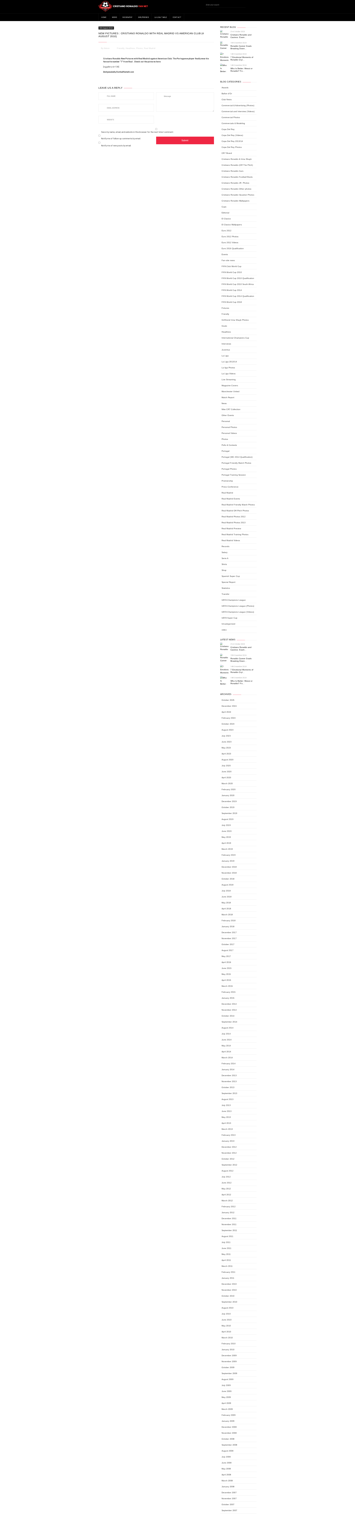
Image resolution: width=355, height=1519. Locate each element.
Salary (225, 552)
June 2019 (227, 831)
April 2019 (226, 843)
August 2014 (228, 1028)
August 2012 (228, 1171)
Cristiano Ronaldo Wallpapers (235, 201)
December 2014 (229, 1004)
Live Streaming (229, 379)
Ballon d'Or (227, 93)
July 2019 (226, 825)
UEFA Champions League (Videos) (238, 612)
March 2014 (227, 1057)
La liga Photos (228, 368)
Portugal (226, 451)
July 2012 (226, 1177)
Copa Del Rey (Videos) (232, 135)
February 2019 (229, 855)
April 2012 (226, 1195)
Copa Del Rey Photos (232, 147)
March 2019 (227, 849)
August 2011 (227, 1236)
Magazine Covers (230, 385)
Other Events (228, 415)
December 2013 (229, 1075)
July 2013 (226, 1105)
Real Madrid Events (231, 499)
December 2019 (229, 801)
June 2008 (227, 1463)
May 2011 (226, 1254)
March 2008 (227, 1481)
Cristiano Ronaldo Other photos (236, 189)
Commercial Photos (231, 117)
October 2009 (228, 1367)
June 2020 (227, 771)
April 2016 (226, 962)
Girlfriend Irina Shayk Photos (235, 320)
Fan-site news (228, 260)
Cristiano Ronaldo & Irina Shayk (237, 159)
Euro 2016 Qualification (233, 248)
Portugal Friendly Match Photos (236, 463)
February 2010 (229, 1343)
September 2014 (229, 1022)
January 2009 (228, 1421)
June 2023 (227, 742)
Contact (177, 17)
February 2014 (229, 1063)
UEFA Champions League (234, 600)
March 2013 (227, 1129)
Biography (127, 17)
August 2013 (228, 1099)
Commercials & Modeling (233, 123)
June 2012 (227, 1183)
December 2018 (229, 867)
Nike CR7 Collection (231, 409)
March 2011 (227, 1266)
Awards (225, 87)
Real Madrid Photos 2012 (234, 516)
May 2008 (226, 1469)
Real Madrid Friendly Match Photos (238, 505)
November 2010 (229, 1290)
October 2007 (228, 1504)
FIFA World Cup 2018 (232, 302)
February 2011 (228, 1272)
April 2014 (226, 1051)
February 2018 (229, 920)
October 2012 (228, 1159)
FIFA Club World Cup (231, 266)
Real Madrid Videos (231, 540)
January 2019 (228, 861)
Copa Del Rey (228, 129)
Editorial (225, 213)
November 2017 (229, 938)
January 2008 (228, 1486)
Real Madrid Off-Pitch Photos (235, 511)
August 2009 (228, 1379)
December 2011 (229, 1218)
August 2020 (228, 760)
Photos (139, 48)
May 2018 (226, 903)
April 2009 (226, 1403)
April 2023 (226, 754)
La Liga (225, 356)
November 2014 (229, 1010)
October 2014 (228, 1016)
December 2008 (229, 1427)
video (224, 630)
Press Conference (230, 487)
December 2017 (229, 932)
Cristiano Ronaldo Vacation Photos (238, 195)
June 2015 (227, 968)
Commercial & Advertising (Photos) (238, 105)
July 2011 (226, 1242)
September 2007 (229, 1510)
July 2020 (226, 765)
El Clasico (226, 219)
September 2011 (229, 1230)
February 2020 (229, 789)
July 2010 (226, 1314)
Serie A (225, 558)
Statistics (226, 588)
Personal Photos (229, 427)
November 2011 (229, 1224)
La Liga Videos (229, 373)
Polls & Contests (229, 445)
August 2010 (228, 1308)
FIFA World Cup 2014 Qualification (238, 296)
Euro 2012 (226, 230)
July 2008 (226, 1457)
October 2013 (228, 1087)
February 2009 (229, 1415)
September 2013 (229, 1093)
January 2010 (228, 1349)
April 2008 (226, 1475)
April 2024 (226, 712)
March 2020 (227, 783)
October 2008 (228, 1439)
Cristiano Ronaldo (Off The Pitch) (237, 165)
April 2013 (226, 1123)
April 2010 (226, 1332)
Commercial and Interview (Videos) (238, 111)
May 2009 (226, 1397)
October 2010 (228, 1296)
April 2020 (226, 777)
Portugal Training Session (234, 475)
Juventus (226, 350)
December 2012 (229, 1147)
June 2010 (227, 1320)
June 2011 (226, 1248)
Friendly (120, 48)
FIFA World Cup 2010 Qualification (238, 278)
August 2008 (228, 1451)
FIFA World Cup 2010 (232, 272)
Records (226, 546)
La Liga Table (160, 17)
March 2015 (227, 986)
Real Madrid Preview (231, 528)
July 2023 (226, 736)
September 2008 (229, 1445)
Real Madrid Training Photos (235, 534)
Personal (226, 421)
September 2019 (229, 813)
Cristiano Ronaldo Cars (233, 171)
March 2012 (227, 1200)
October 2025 (228, 700)
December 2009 (229, 1355)
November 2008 (229, 1433)
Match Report (228, 397)
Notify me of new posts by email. (116, 146)
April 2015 (226, 980)
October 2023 (228, 724)
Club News (227, 99)
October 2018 (228, 879)
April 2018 (226, 908)
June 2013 (227, 1111)
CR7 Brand (227, 153)
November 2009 (229, 1361)
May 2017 (226, 956)
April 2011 (226, 1260)
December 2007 (229, 1492)
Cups (224, 207)
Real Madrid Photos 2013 (234, 522)
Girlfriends (143, 17)
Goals (224, 326)
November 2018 (229, 873)
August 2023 (228, 730)
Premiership (227, 481)
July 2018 (226, 891)
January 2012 (228, 1212)
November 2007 (229, 1498)
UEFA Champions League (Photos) (238, 606)
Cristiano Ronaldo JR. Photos (235, 183)
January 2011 (228, 1278)
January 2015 (228, 998)
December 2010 (229, 1284)
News (114, 17)
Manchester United (230, 391)
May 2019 (226, 837)
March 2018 (227, 914)
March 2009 (227, 1409)
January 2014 (228, 1069)
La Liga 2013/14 (229, 362)
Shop (224, 570)
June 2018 (227, 897)
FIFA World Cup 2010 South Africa (238, 284)
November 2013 (229, 1081)
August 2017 (228, 950)
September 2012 (229, 1165)
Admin (107, 48)
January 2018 (228, 926)
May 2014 (226, 1046)
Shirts (224, 564)
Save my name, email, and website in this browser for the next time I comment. (137, 132)
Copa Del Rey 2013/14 (232, 141)
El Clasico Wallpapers (232, 225)
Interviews (226, 344)
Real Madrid (149, 48)
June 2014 (227, 1040)
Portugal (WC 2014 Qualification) (237, 457)
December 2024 (229, 706)
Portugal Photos (229, 469)
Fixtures (225, 308)
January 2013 (228, 1141)
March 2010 (227, 1338)
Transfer (226, 594)
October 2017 (228, 944)
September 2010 (229, 1302)
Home (103, 17)
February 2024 (229, 718)
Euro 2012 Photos (230, 236)
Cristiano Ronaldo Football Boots (237, 177)
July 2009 (226, 1385)
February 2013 (229, 1135)
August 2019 (228, 819)
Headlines (130, 48)
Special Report (228, 582)
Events (225, 254)
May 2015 (226, 974)
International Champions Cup (235, 338)
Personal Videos (229, 433)
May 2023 (226, 748)
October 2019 (228, 807)
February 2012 (229, 1206)
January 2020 (228, 795)
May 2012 (226, 1189)
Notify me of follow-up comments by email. (121, 138)
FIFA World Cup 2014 (232, 290)
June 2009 (227, 1391)
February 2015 (229, 992)
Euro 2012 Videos (230, 242)
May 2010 (226, 1326)
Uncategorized (228, 624)
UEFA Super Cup (229, 618)
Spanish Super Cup (231, 576)
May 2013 (226, 1117)
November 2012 (229, 1153)
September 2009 (229, 1373)
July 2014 (226, 1034)
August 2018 (228, 885)
